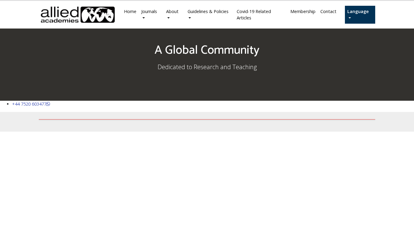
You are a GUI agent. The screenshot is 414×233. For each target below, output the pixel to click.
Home (130, 11)
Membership (303, 11)
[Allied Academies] (78, 14)
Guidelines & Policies (208, 11)
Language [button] (358, 11)
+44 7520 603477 (29, 104)
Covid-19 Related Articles (254, 14)
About (172, 11)
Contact (328, 11)
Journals (149, 11)
